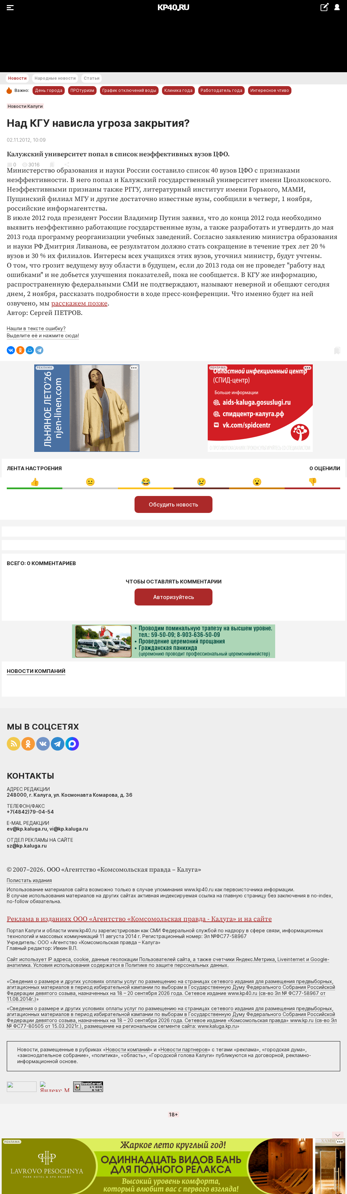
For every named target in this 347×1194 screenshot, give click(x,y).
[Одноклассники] (20, 350)
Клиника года (178, 90)
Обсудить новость (173, 504)
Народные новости (55, 78)
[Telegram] (39, 350)
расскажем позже (79, 303)
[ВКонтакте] (11, 350)
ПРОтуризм (82, 90)
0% (34, 481)
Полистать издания (29, 880)
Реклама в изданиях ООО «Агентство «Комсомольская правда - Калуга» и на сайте (139, 919)
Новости (17, 78)
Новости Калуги (25, 106)
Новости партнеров (184, 1049)
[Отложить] (52, 164)
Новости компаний (36, 671)
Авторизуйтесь (173, 597)
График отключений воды (129, 90)
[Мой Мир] (30, 350)
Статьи (91, 78)
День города (48, 90)
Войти (336, 7)
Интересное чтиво (269, 90)
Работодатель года (221, 90)
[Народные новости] (324, 7)
